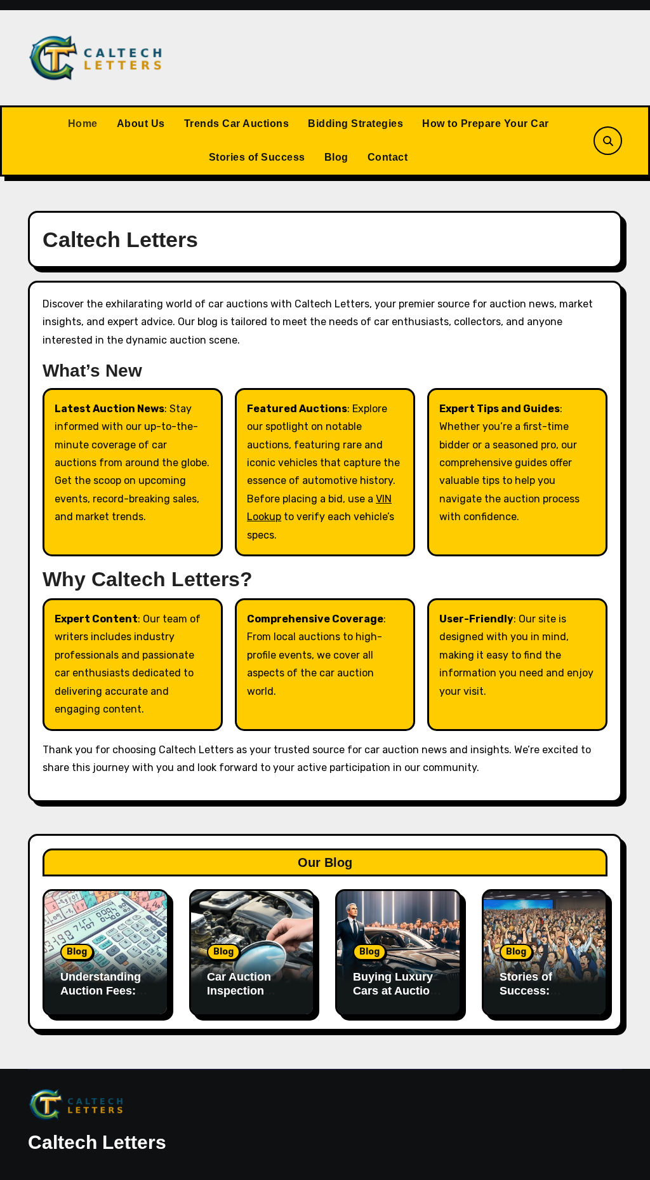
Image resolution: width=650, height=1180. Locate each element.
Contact (388, 157)
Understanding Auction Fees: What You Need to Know (101, 997)
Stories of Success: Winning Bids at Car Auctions (543, 997)
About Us (141, 123)
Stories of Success (257, 157)
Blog (336, 157)
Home (83, 123)
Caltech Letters (97, 1142)
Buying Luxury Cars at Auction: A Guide (397, 990)
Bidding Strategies (355, 123)
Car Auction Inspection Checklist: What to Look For (250, 997)
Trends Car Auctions (236, 123)
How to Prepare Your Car (485, 123)
